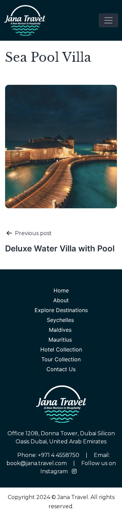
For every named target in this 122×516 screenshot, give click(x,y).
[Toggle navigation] (108, 20)
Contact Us (61, 369)
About (61, 300)
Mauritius (61, 339)
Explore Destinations (61, 310)
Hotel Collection (61, 349)
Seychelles (61, 320)
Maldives (61, 329)
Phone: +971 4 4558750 (49, 455)
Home (61, 290)
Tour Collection (61, 359)
